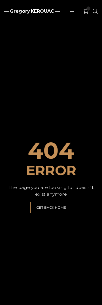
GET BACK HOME (51, 207)
